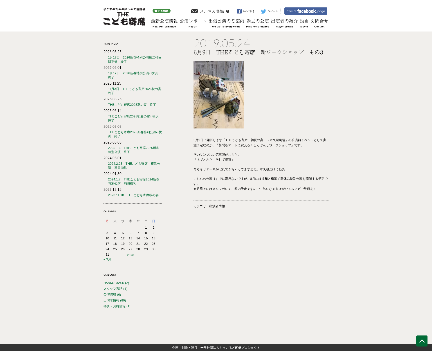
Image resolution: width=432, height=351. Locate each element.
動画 (304, 21)
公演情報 (110, 294)
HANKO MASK (114, 283)
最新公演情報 (164, 21)
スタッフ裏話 (113, 288)
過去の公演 (257, 21)
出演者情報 (111, 300)
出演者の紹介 (284, 21)
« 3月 (107, 259)
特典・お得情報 (115, 306)
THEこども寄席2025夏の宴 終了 (132, 104)
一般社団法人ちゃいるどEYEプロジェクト (230, 347)
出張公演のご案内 (226, 21)
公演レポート (193, 21)
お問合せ (319, 21)
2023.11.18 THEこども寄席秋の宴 (133, 195)
